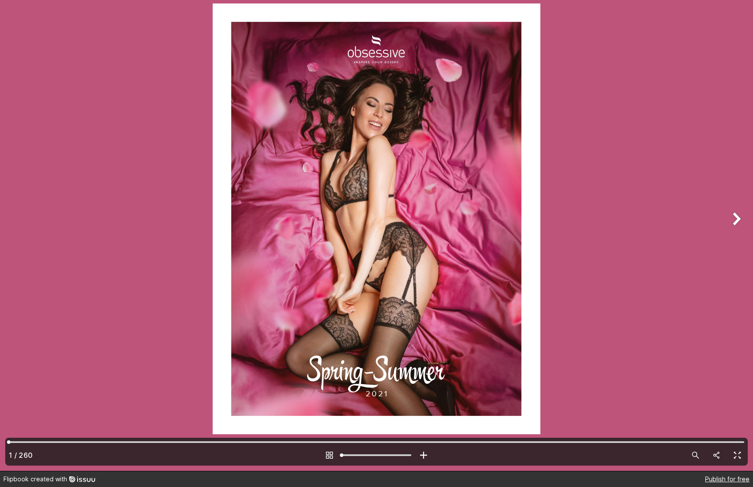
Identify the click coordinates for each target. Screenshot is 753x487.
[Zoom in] (423, 455)
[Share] (716, 455)
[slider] (376, 455)
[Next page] (735, 235)
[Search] (695, 455)
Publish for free (727, 479)
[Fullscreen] (737, 455)
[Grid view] (329, 455)
